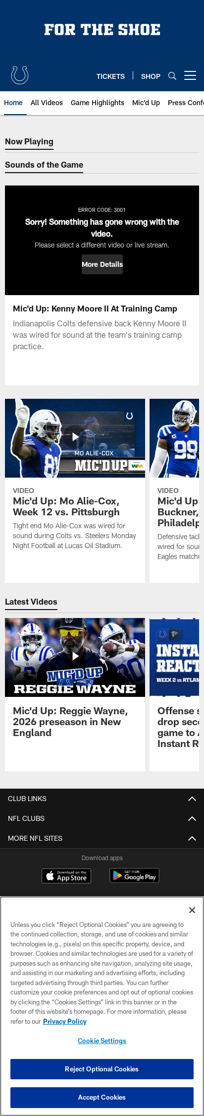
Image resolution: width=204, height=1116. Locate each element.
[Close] (192, 910)
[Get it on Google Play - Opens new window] (134, 880)
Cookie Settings (102, 1041)
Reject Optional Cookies (102, 1069)
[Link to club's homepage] (20, 71)
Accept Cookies (102, 1097)
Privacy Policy (65, 1021)
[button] (102, 264)
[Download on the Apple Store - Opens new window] (66, 876)
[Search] (172, 75)
